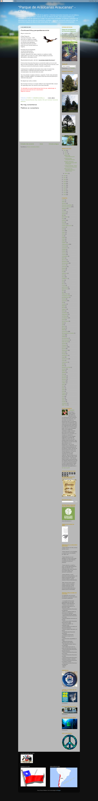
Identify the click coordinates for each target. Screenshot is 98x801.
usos (63, 396)
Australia (64, 213)
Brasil (63, 222)
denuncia (64, 259)
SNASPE (64, 372)
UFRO (63, 389)
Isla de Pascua (65, 321)
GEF (63, 290)
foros (63, 280)
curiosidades (65, 256)
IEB (62, 302)
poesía (63, 351)
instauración (64, 314)
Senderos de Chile (66, 367)
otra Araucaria (65, 338)
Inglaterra (64, 309)
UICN (63, 391)
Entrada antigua (54, 144)
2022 (64, 175)
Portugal (64, 353)
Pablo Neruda (65, 341)
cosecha (64, 254)
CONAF (63, 251)
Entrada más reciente (27, 144)
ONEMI (63, 336)
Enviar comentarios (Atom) (33, 146)
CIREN (63, 237)
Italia (63, 323)
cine (63, 235)
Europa (63, 269)
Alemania (64, 203)
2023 (64, 150)
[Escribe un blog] (50, 98)
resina (63, 360)
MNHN (63, 329)
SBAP (63, 365)
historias (64, 299)
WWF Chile (64, 405)
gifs (46, 99)
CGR (63, 228)
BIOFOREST (65, 217)
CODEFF (64, 242)
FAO (63, 271)
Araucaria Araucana (29, 99)
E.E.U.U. (64, 264)
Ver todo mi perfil (66, 467)
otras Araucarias (65, 340)
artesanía (64, 211)
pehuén (63, 348)
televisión (64, 379)
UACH (63, 384)
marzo (66, 153)
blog (36, 99)
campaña (40, 99)
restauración (65, 362)
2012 (64, 194)
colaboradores (65, 244)
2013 (64, 192)
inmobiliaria (64, 312)
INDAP (63, 305)
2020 (64, 179)
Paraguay (64, 345)
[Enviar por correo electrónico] (48, 98)
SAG (63, 363)
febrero (66, 173)
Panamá (64, 343)
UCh (63, 386)
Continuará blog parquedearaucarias (69, 159)
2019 (64, 181)
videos (63, 399)
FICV (63, 275)
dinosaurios (64, 261)
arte (63, 210)
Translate (72, 68)
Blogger (59, 790)
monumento (55, 99)
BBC (63, 215)
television (64, 377)
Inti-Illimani (64, 316)
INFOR (63, 307)
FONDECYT (64, 278)
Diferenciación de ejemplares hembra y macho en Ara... (69, 170)
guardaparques (65, 297)
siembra (64, 369)
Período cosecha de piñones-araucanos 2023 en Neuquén (70, 162)
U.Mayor (64, 382)
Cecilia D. (72, 410)
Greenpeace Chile (66, 295)
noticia (63, 334)
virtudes (64, 401)
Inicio (41, 144)
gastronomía (65, 288)
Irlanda (63, 319)
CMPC (63, 240)
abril (66, 152)
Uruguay (64, 393)
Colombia (64, 246)
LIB (62, 324)
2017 (64, 185)
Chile (43, 99)
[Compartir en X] (51, 98)
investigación (65, 317)
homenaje (49, 99)
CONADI (64, 249)
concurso (64, 252)
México (63, 326)
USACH (63, 394)
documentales (65, 263)
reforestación (65, 355)
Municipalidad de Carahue (68, 333)
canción (63, 227)
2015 (64, 189)
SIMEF (63, 370)
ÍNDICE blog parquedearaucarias (69, 156)
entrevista (64, 266)
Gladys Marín (65, 293)
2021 (64, 177)
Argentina (64, 208)
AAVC (63, 201)
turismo (63, 381)
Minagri (63, 328)
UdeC (63, 387)
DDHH (63, 258)
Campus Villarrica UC (67, 225)
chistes (63, 232)
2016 (64, 187)
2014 (64, 190)
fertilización (64, 273)
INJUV (63, 311)
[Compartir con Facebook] (52, 98)
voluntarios (64, 403)
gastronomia (65, 287)
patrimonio (23, 101)
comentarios (65, 247)
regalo (63, 357)
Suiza (63, 374)
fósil (63, 281)
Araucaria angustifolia (67, 205)
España (63, 268)
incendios (64, 304)
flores (63, 276)
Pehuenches (65, 350)
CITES (63, 239)
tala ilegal (64, 375)
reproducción (65, 358)
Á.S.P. (63, 199)
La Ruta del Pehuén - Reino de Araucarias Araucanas (70, 166)
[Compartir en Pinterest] (54, 98)
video (63, 398)
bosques (64, 220)
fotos (63, 283)
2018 (64, 183)
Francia (63, 285)
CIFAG (63, 234)
